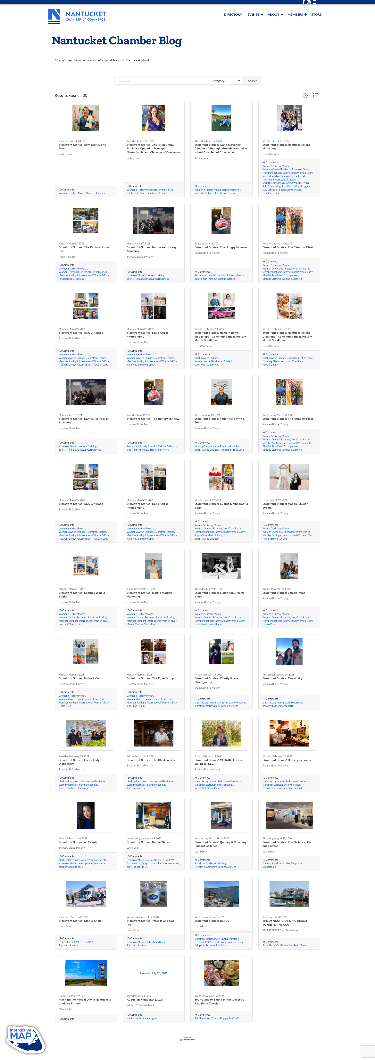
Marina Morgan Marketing (141, 624)
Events (253, 14)
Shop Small (294, 358)
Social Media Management (276, 182)
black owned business (226, 705)
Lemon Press (269, 624)
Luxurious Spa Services (207, 364)
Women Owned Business (276, 268)
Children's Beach (234, 275)
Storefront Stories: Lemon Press (283, 592)
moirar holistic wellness (207, 788)
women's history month (93, 860)
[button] (306, 95)
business (199, 942)
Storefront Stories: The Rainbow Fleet (287, 247)
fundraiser (100, 863)
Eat (196, 1018)
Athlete (148, 278)
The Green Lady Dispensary (74, 788)
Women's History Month (72, 193)
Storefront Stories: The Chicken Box (151, 760)
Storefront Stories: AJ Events (78, 842)
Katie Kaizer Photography (140, 364)
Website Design (301, 182)
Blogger (224, 1018)
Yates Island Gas (155, 942)
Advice (232, 866)
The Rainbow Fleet (272, 275)
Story (217, 938)
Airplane (234, 938)
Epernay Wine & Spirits (71, 624)
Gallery (266, 863)
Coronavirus (133, 863)
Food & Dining (270, 364)
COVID (76, 942)
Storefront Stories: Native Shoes (148, 842)
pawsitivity (268, 705)
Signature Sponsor (68, 945)
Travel (215, 1018)
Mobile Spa (229, 361)
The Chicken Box (136, 788)
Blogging (305, 186)
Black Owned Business (207, 358)
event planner (86, 863)
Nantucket (299, 176)
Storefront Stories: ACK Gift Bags (81, 332)
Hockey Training (155, 275)
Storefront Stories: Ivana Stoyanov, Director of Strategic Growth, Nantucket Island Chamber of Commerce (221, 148)
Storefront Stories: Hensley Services (286, 760)
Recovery (238, 942)
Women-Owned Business (276, 169)
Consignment (291, 275)
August (153, 1018)
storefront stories (204, 705)
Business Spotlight (215, 945)
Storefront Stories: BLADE (212, 920)
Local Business (161, 278)
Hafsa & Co (65, 705)
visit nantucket (139, 866)
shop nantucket (171, 863)
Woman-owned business (208, 361)
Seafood (233, 1018)
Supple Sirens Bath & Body (208, 535)
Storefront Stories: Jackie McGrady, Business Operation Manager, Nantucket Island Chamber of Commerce (153, 148)
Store (316, 14)
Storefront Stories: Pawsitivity (282, 678)
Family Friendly (216, 275)
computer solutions (272, 788)
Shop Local (306, 358)
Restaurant (201, 275)
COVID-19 (168, 860)
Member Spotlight (272, 172)
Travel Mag (268, 945)
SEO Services (269, 189)
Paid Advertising (271, 186)
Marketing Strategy (285, 179)
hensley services (291, 784)
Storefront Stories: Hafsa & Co (79, 678)
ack (129, 866)
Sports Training (135, 278)
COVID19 (87, 942)
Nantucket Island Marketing (277, 176)
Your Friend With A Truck (228, 446)
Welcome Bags (83, 364)
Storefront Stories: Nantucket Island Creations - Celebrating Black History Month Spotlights (287, 336)
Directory (233, 14)
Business (222, 866)
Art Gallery (220, 863)
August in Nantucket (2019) (145, 999)
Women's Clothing (292, 278)
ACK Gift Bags (66, 364)
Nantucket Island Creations (288, 361)
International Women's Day (297, 172)
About (273, 14)
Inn (60, 278)
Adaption (200, 945)
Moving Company (204, 446)
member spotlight (284, 705)
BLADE (225, 938)
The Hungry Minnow (206, 278)
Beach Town (300, 945)
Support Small (269, 866)
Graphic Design (270, 193)
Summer (143, 1018)
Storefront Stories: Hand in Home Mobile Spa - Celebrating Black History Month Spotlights (220, 336)
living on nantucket (151, 863)
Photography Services (289, 189)
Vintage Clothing (271, 278)
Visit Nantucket (284, 945)
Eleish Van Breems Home (208, 624)
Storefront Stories (95, 193)
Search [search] (252, 81)
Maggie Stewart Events (274, 538)
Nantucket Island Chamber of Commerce (149, 193)
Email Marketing (290, 186)
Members (295, 14)
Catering (267, 361)
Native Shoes (153, 860)
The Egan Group (136, 705)
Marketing (268, 179)
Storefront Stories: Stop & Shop (80, 920)
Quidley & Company (206, 866)
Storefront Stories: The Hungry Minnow (221, 247)
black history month (205, 702)
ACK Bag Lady (100, 364)
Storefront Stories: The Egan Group (150, 678)
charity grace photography (231, 702)
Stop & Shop (65, 942)
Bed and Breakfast (73, 278)
